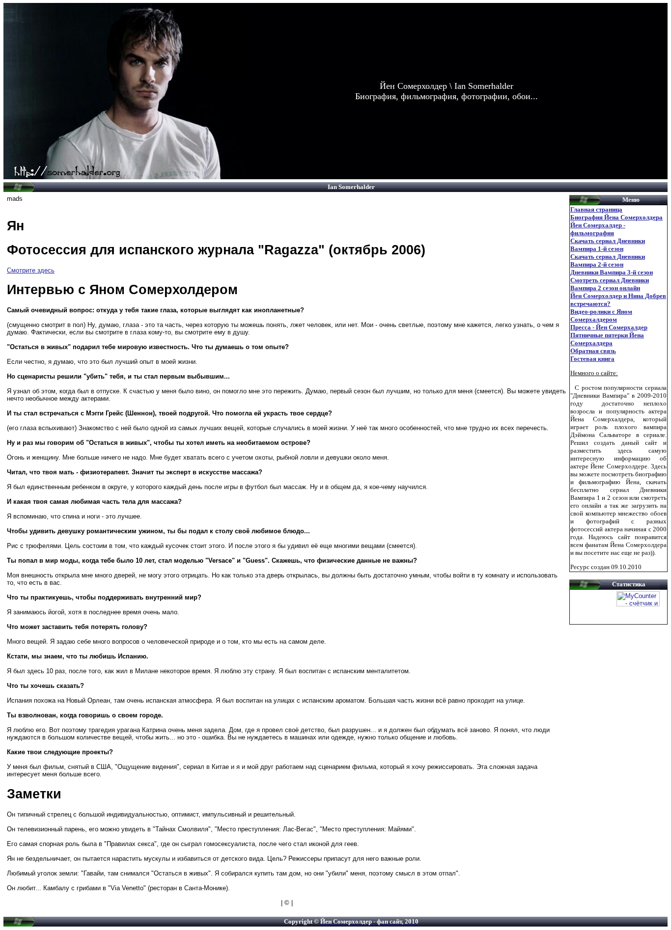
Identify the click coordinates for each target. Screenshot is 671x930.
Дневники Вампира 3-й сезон (611, 272)
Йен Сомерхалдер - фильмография (597, 229)
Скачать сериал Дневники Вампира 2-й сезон (607, 260)
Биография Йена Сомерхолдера (616, 217)
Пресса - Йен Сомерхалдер (608, 327)
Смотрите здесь (31, 270)
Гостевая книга (592, 358)
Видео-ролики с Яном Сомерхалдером (601, 315)
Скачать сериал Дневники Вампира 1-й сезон (607, 244)
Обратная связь (593, 351)
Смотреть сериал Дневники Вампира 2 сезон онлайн (609, 284)
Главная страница (596, 209)
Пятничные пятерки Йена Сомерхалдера (607, 339)
